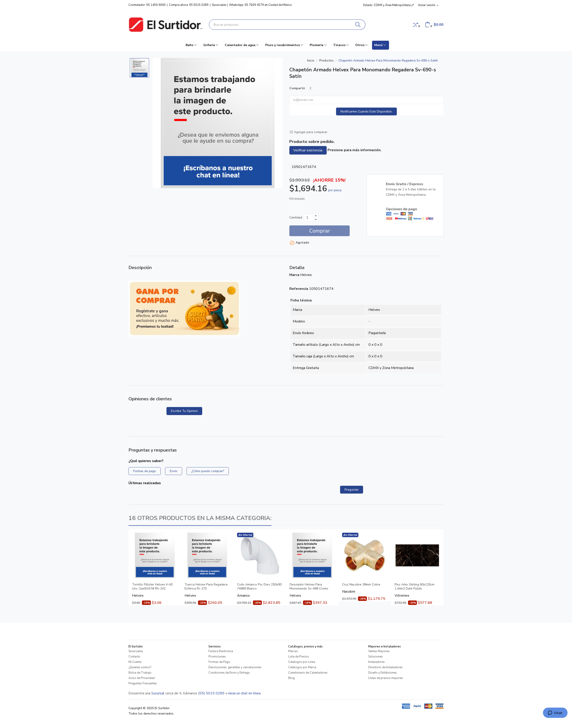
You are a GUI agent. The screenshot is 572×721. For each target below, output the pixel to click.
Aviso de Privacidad (141, 678)
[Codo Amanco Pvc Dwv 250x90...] (259, 555)
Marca (294, 274)
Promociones (217, 657)
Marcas (293, 651)
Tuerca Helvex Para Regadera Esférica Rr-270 (206, 587)
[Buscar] (358, 24)
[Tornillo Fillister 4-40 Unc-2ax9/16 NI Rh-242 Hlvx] (154, 555)
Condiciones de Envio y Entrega (229, 673)
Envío (173, 471)
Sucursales (219, 5)
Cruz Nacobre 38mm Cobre (361, 585)
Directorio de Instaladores (385, 667)
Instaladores (376, 662)
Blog (291, 678)
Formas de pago (144, 471)
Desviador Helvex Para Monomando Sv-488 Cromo (309, 587)
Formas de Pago (219, 662)
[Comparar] (415, 24)
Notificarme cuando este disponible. (366, 111)
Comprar (319, 230)
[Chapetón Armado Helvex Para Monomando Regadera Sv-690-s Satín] (218, 123)
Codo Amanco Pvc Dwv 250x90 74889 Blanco (259, 587)
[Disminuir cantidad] (315, 219)
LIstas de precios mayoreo (385, 678)
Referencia (298, 288)
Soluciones (375, 657)
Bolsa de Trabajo (139, 673)
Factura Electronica (220, 651)
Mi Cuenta (134, 662)
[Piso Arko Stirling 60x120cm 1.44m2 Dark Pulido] (417, 555)
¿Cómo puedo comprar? (207, 471)
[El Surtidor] (165, 24)
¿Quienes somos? (139, 667)
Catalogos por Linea (301, 662)
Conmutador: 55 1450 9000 (147, 5)
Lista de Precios (298, 657)
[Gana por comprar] (184, 308)
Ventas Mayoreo (379, 651)
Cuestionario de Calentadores (308, 673)
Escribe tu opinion (184, 411)
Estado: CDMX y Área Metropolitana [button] (387, 5)
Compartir (310, 88)
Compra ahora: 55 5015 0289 (188, 5)
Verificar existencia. (308, 150)
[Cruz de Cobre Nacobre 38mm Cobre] (364, 555)
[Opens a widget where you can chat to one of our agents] (555, 713)
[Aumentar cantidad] (315, 216)
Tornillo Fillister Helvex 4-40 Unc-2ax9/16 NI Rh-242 (152, 587)
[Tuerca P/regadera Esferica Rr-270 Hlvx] (207, 555)
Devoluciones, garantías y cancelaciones (234, 667)
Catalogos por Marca (302, 667)
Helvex (306, 274)
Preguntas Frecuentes (142, 683)
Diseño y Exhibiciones (382, 673)
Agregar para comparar (310, 132)
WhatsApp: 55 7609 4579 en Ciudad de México (260, 5)
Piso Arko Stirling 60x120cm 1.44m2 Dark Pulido (414, 587)
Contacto (134, 657)
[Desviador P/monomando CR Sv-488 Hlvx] (312, 555)
